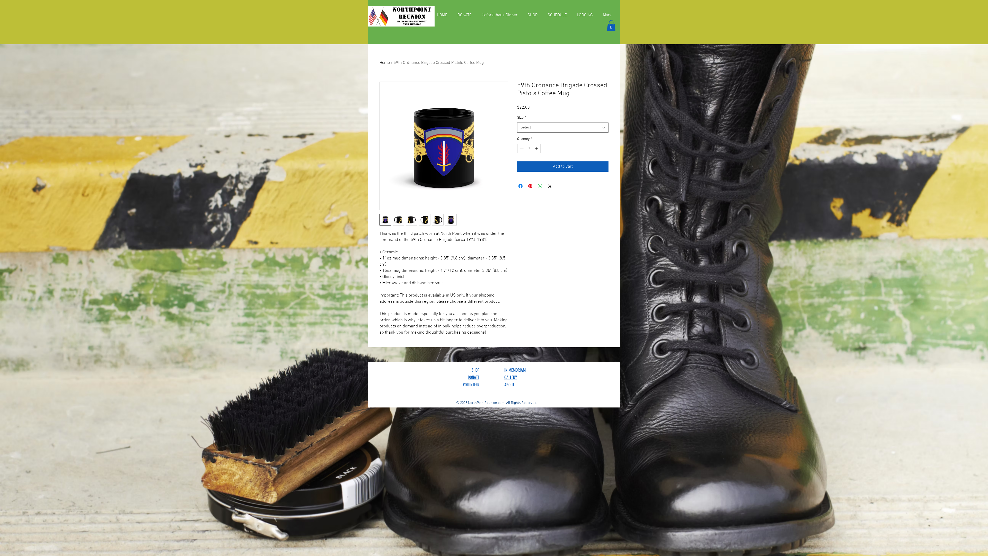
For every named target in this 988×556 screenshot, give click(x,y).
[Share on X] (550, 186)
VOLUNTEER (471, 385)
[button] (611, 25)
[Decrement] (521, 148)
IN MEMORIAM (515, 370)
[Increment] (537, 148)
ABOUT (509, 385)
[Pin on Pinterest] (530, 186)
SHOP (475, 370)
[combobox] (562, 128)
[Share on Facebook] (520, 186)
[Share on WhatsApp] (540, 186)
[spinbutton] (529, 148)
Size (521, 118)
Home (385, 62)
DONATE (473, 377)
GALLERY (510, 377)
